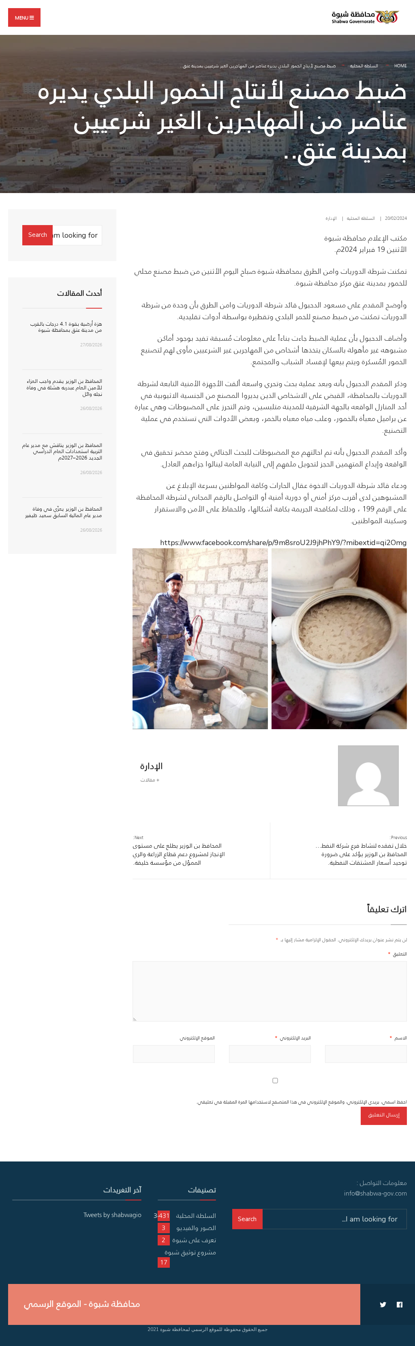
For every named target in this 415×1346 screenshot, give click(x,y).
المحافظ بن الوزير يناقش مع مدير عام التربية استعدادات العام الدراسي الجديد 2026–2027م (62, 451)
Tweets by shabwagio (112, 1214)
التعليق (397, 953)
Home (400, 65)
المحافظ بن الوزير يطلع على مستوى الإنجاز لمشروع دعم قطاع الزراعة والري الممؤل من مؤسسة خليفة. (179, 850)
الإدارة (331, 218)
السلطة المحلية (364, 65)
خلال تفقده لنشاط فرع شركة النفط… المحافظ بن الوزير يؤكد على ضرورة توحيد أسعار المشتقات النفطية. (361, 850)
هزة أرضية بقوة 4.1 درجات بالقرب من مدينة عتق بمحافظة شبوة (66, 327)
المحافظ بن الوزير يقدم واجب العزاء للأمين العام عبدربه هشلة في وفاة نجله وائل (64, 387)
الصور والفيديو (196, 1227)
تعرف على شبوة (194, 1240)
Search (37, 235)
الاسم (398, 1037)
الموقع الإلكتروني (197, 1037)
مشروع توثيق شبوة (190, 1252)
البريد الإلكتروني (293, 1037)
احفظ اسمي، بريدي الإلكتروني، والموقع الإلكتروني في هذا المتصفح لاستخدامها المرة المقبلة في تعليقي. (301, 1102)
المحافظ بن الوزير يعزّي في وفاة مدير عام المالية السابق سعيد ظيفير (63, 512)
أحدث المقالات (80, 293)
